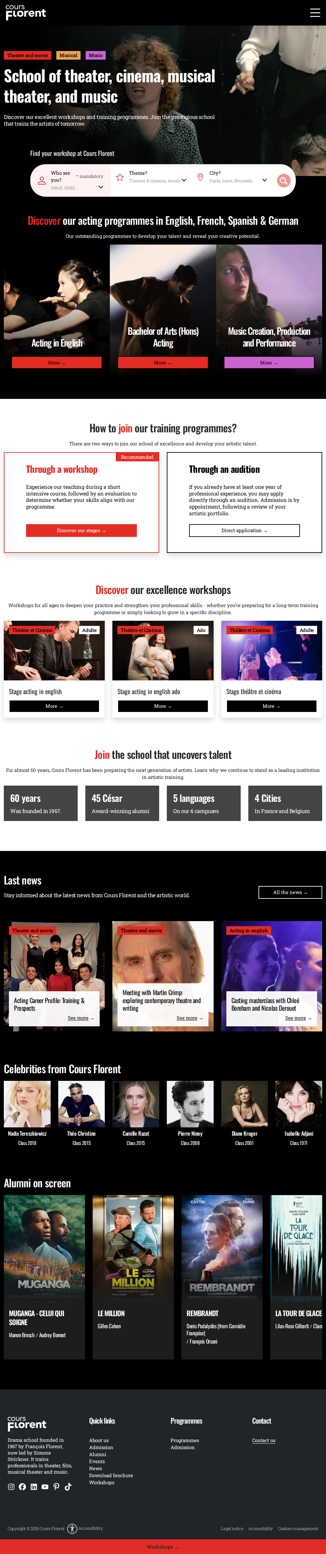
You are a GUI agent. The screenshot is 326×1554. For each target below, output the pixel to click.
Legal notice (232, 1528)
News (95, 1468)
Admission (183, 1447)
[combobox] (77, 186)
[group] (44, 1277)
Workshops (101, 1482)
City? (215, 173)
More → (57, 362)
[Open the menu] (315, 13)
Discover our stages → (81, 530)
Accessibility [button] (90, 1528)
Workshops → (163, 1546)
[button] (85, 1529)
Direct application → (245, 530)
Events (97, 1461)
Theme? (138, 173)
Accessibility (260, 1528)
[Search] (284, 180)
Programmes (185, 1440)
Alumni (97, 1454)
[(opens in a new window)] (11, 1486)
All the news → (290, 892)
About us (99, 1440)
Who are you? (77, 176)
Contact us (263, 1440)
